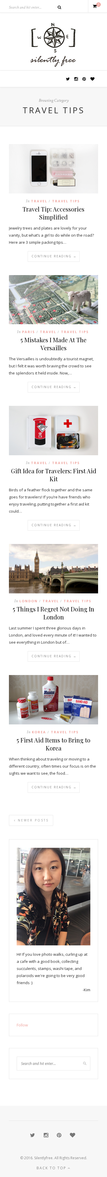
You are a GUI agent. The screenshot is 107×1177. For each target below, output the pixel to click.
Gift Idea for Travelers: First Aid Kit (53, 475)
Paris (28, 332)
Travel (39, 201)
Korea (39, 732)
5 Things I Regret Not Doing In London (53, 613)
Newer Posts (32, 820)
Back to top (52, 1167)
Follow (22, 1025)
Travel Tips (66, 201)
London (28, 601)
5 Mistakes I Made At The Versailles (53, 344)
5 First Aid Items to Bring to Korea (53, 744)
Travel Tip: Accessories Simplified (53, 213)
